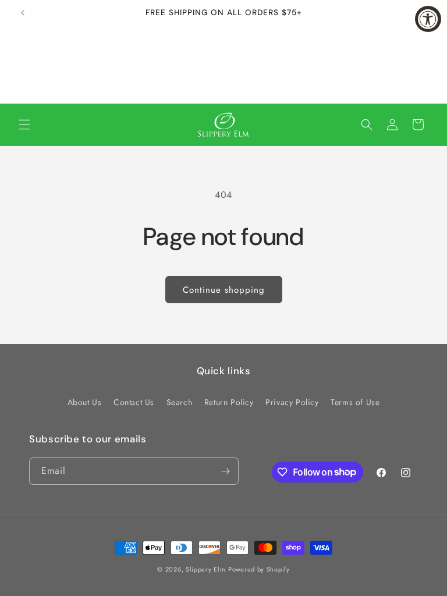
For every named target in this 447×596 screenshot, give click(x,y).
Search (179, 402)
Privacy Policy (291, 402)
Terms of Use (355, 402)
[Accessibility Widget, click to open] (428, 19)
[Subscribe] (225, 471)
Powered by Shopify (259, 569)
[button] (24, 124)
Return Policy (229, 402)
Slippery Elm (205, 569)
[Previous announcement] (23, 13)
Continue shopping (224, 289)
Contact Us (133, 402)
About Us (85, 402)
